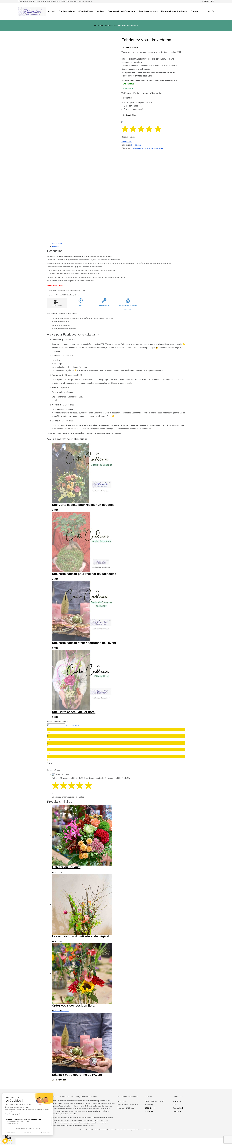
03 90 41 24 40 (209, 1)
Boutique (104, 25)
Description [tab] (57, 243)
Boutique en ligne (67, 11)
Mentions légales (178, 1108)
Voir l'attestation (72, 725)
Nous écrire (149, 1111)
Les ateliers (113, 25)
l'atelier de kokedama (154, 148)
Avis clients (177, 1101)
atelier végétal (137, 148)
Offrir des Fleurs (85, 11)
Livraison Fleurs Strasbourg (174, 11)
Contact (194, 11)
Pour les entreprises (148, 11)
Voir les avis (126, 142)
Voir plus (80, 228)
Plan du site (177, 1111)
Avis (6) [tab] (55, 246)
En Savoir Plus (129, 115)
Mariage (100, 11)
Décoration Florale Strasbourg (121, 11)
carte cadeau (127, 84)
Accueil (51, 11)
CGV (174, 1105)
